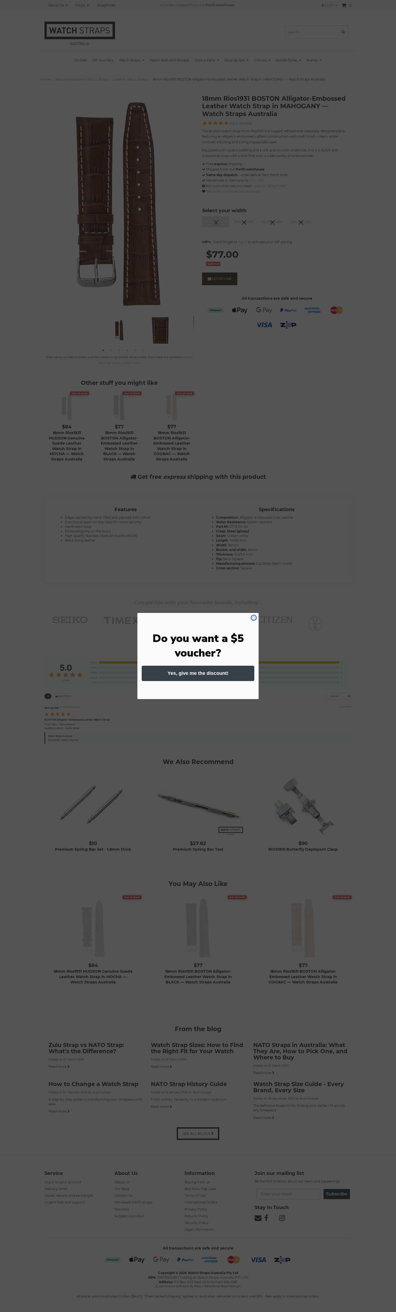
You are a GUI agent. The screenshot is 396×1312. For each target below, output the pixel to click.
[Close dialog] (253, 617)
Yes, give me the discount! (198, 673)
